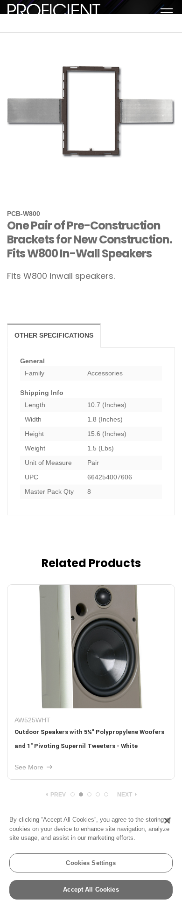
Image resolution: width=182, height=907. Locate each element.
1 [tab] (72, 794)
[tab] (54, 335)
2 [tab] (81, 794)
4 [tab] (98, 794)
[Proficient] (53, 13)
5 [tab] (106, 794)
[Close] (167, 820)
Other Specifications (53, 335)
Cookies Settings (91, 862)
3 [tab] (89, 794)
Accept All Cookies (91, 889)
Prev (57, 794)
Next (125, 794)
